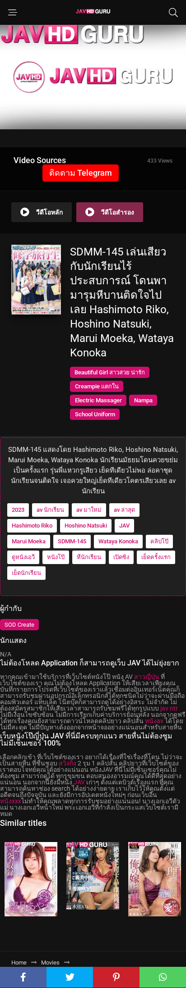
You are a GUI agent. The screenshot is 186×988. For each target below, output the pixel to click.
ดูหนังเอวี (23, 557)
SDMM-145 (72, 541)
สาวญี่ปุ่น (146, 676)
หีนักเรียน (89, 557)
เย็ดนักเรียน (26, 572)
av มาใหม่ (89, 509)
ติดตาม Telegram (80, 173)
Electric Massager (98, 400)
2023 (18, 509)
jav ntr (169, 708)
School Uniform (95, 414)
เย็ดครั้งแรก (156, 557)
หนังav (154, 720)
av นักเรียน (50, 509)
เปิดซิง (121, 557)
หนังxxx (10, 801)
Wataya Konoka (118, 541)
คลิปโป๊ (159, 541)
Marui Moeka (29, 541)
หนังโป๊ (56, 557)
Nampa (143, 400)
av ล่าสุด (124, 509)
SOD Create (19, 624)
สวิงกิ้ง (67, 763)
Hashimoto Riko (32, 525)
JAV (124, 525)
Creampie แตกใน (97, 386)
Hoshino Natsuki (86, 525)
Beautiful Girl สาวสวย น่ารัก (109, 372)
